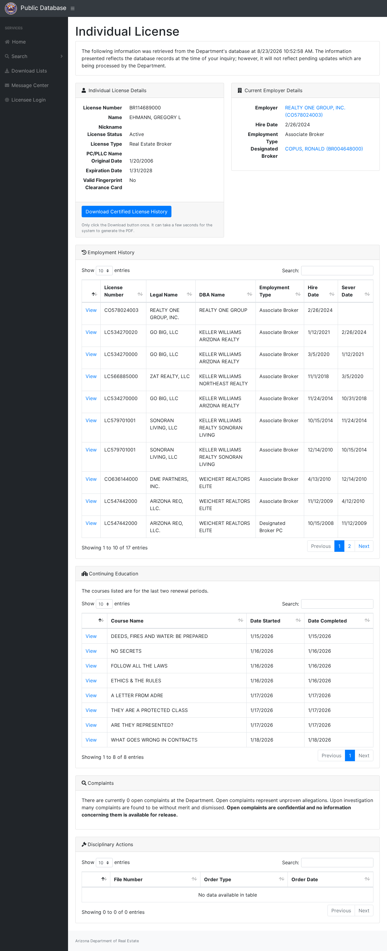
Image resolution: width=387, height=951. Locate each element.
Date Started (265, 621)
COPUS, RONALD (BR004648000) (324, 149)
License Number (114, 291)
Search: (290, 270)
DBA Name (212, 295)
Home (19, 42)
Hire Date (313, 291)
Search (19, 56)
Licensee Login (28, 100)
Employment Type (274, 291)
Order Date (304, 879)
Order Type (217, 879)
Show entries (106, 270)
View (91, 310)
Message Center (30, 85)
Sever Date (349, 291)
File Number (128, 879)
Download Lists (29, 71)
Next (364, 546)
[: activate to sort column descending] (91, 291)
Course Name (127, 621)
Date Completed (327, 621)
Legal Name (164, 295)
